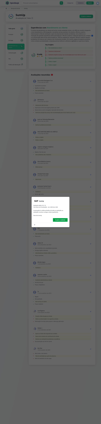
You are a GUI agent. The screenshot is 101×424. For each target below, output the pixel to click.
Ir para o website (60, 220)
